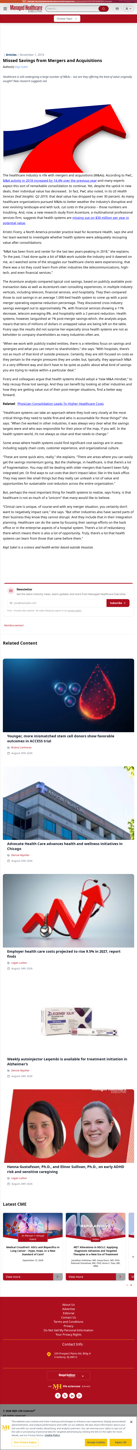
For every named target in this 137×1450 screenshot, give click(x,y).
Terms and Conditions (68, 1322)
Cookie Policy (52, 1435)
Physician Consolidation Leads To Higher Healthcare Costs (60, 404)
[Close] (131, 1422)
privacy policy (74, 610)
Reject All (120, 1442)
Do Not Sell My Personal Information (68, 1330)
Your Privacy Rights (69, 1334)
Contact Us (68, 1317)
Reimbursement (14, 625)
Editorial (68, 1313)
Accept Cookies (96, 1442)
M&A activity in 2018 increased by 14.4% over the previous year (50, 180)
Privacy (68, 1326)
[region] (68, 1433)
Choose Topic (64, 18)
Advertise (68, 1309)
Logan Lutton (19, 962)
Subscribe (116, 603)
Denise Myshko (20, 855)
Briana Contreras (21, 747)
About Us (68, 1305)
